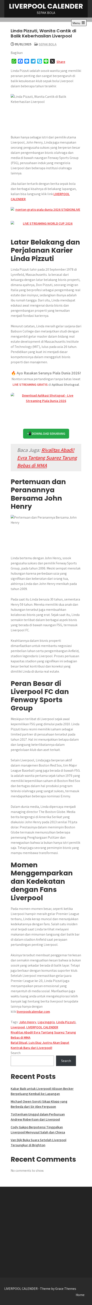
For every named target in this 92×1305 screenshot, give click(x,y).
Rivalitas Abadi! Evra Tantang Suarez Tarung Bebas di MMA (47, 457)
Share (60, 61)
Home (80, 1295)
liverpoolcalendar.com (33, 1011)
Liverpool (18, 1027)
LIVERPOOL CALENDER (46, 6)
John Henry (27, 1022)
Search (16, 1053)
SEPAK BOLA (47, 44)
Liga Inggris (46, 1022)
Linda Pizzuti (66, 1022)
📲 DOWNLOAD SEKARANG (46, 433)
